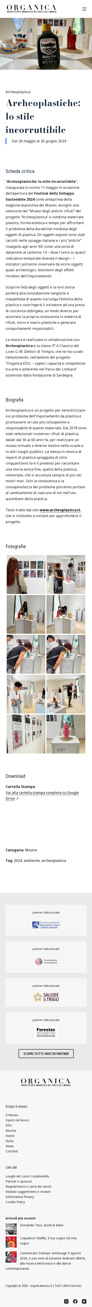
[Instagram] (66, 1301)
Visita (9, 1141)
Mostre (31, 850)
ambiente (32, 860)
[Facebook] (75, 1301)
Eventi (10, 1136)
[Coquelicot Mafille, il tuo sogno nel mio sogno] (11, 1242)
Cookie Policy (15, 1202)
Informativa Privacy (20, 1197)
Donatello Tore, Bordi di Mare (41, 1225)
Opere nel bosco (17, 1120)
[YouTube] (84, 1301)
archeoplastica (54, 860)
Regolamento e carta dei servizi (29, 1186)
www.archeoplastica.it (60, 509)
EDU (9, 1125)
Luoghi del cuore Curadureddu (27, 1176)
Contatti (12, 1151)
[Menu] (84, 9)
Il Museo (12, 1115)
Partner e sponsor (19, 1181)
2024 (18, 860)
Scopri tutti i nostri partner (46, 1053)
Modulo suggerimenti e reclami (28, 1191)
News (10, 1146)
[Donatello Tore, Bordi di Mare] (11, 1229)
